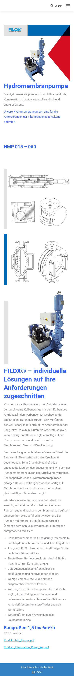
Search (58, 5)
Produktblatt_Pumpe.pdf (19, 640)
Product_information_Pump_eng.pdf (26, 647)
